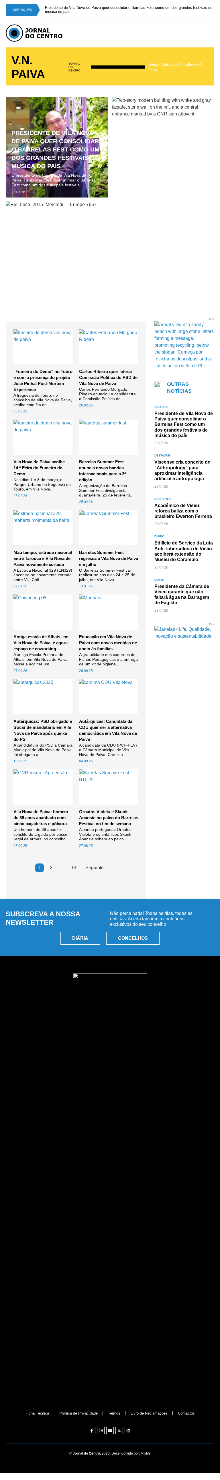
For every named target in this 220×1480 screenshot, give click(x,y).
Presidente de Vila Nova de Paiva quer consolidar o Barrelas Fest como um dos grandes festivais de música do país (55, 149)
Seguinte (94, 867)
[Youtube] (110, 1430)
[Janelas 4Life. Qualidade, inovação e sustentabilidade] (184, 636)
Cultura (161, 406)
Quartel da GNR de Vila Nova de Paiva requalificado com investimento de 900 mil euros (157, 149)
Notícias (168, 65)
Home (153, 65)
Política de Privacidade (78, 1413)
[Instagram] (101, 1430)
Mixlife (146, 1453)
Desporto (162, 498)
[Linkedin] (128, 1430)
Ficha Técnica (37, 1413)
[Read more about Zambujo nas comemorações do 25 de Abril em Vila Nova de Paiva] (110, 251)
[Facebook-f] (91, 1430)
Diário (159, 536)
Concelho (185, 65)
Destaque (162, 455)
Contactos (186, 1413)
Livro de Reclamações (149, 1413)
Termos (114, 1413)
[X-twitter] (119, 1430)
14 (73, 867)
